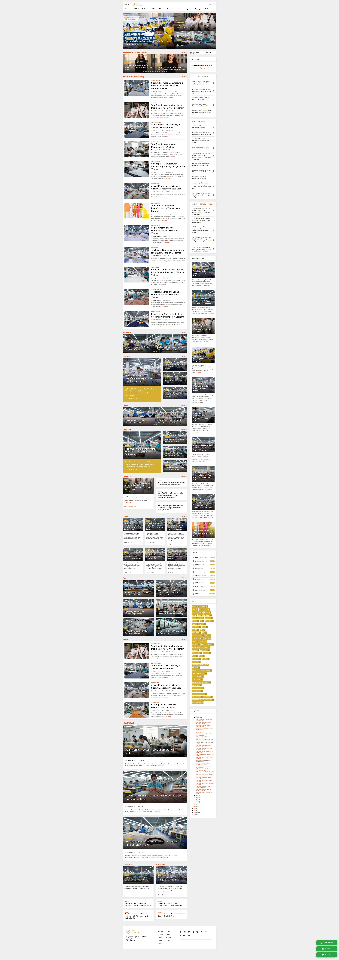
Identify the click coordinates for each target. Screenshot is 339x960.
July (197, 795)
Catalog (160, 940)
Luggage (198, 9)
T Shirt (137, 9)
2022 (195, 808)
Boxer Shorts (204, 650)
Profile (168, 940)
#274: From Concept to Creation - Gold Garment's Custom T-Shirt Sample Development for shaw (170, 67)
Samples (127, 477)
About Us (160, 931)
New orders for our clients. (135, 52)
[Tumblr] (193, 932)
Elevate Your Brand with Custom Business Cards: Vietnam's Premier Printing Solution (136, 916)
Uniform (126, 356)
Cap (154, 9)
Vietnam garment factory (199, 664)
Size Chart (168, 937)
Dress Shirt (208, 621)
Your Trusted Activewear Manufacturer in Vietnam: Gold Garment (166, 208)
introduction (180, 22)
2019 (195, 814)
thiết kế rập (209, 699)
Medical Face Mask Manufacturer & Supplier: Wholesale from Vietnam (203, 301)
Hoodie (145, 9)
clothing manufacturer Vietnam (201, 670)
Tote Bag (204, 659)
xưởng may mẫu (196, 702)
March (197, 802)
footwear (153, 80)
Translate (195, 54)
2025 (195, 804)
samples (159, 63)
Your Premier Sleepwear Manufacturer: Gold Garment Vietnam (165, 231)
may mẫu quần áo (197, 688)
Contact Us (328, 955)
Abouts (128, 9)
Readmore (170, 97)
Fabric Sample (196, 653)
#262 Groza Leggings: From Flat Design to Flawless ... (203, 790)
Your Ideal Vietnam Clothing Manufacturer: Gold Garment (148, 43)
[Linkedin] (201, 932)
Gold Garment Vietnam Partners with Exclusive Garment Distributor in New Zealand (154, 526)
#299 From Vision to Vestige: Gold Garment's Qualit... (204, 720)
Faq (124, 578)
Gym (199, 615)
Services (127, 430)
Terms (160, 937)
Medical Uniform (196, 647)
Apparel (189, 9)
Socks (206, 635)
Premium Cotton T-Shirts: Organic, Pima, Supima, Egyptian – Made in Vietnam (167, 272)
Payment (160, 943)
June (197, 797)
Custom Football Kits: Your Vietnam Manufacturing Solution (176, 556)
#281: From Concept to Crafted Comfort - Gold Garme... (203, 763)
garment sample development (200, 682)
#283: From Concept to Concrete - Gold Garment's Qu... (204, 761)
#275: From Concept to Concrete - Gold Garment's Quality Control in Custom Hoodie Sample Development (137, 67)
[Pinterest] (197, 932)
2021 (195, 810)
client (125, 520)
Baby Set (194, 650)
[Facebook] (180, 936)
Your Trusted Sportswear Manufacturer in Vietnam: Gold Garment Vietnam (176, 527)
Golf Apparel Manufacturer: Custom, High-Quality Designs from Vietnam (168, 166)
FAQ (168, 931)
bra (201, 621)
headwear (153, 141)
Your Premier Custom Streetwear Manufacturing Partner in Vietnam (194, 26)
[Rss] (180, 932)
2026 (195, 716)
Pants (200, 656)
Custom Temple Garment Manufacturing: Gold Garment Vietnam (203, 447)
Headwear (170, 9)
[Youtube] (184, 936)
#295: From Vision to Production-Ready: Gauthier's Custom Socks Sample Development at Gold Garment (170, 495)
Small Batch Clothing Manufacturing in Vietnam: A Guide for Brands (154, 556)
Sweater (194, 629)
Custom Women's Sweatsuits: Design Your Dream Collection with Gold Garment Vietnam (132, 526)
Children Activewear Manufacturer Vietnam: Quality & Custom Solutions (132, 556)
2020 (195, 812)
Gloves (194, 656)
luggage (127, 875)
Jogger (210, 644)
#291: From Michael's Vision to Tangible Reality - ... (203, 737)
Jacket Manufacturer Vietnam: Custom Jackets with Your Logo (202, 505)
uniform (158, 311)
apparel (128, 38)
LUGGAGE (127, 864)
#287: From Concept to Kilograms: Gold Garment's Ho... (204, 749)
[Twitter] (189, 932)
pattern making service (198, 694)
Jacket (162, 9)
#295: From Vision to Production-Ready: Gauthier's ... (204, 726)
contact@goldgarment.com (203, 68)
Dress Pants (195, 627)
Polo (126, 480)
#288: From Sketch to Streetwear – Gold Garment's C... (204, 746)
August (198, 717)
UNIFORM (160, 864)
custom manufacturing (198, 673)
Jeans (202, 644)
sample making (196, 696)
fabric (152, 267)
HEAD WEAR (128, 723)
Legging (194, 624)
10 (195, 527)
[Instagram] (189, 936)
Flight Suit (206, 653)
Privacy (168, 934)
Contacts (207, 9)
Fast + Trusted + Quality (133, 76)
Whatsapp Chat (328, 942)
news (159, 102)
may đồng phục (196, 612)
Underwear (195, 661)
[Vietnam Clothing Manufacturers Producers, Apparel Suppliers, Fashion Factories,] (137, 5)
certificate (195, 667)
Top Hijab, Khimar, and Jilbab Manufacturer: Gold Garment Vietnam (165, 295)
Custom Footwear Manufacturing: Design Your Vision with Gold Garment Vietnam (167, 86)
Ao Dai (206, 647)
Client (125, 516)
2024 (195, 806)
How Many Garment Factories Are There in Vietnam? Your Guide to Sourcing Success (169, 592)
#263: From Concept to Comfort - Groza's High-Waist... (203, 787)
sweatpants (207, 696)
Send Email (328, 948)
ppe (152, 247)
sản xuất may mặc (197, 699)
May (197, 799)
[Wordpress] (185, 932)
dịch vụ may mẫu (196, 676)
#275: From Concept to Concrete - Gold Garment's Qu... (204, 769)
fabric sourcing (196, 679)
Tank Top (206, 638)
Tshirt (193, 609)
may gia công (195, 685)
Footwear (180, 9)
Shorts (194, 618)
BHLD (203, 632)
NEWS (125, 639)
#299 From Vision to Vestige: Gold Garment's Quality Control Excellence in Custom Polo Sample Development (138, 486)
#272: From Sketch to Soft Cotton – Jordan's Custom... (204, 778)
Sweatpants (195, 659)
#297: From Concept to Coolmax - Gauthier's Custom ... (204, 723)
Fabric (125, 406)
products (158, 80)
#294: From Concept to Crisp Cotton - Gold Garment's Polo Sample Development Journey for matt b (171, 508)
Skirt (201, 618)
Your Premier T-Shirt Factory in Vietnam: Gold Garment (192, 44)
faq (125, 589)
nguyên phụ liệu (196, 691)
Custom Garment (197, 635)
